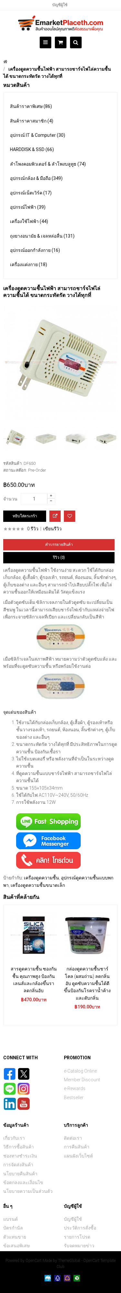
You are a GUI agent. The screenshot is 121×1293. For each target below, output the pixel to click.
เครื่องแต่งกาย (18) (28, 264)
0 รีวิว (32, 528)
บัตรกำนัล (13, 1227)
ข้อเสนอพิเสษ (16, 1245)
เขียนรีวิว (52, 528)
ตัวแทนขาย (14, 1237)
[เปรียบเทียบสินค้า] (55, 516)
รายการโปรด (77, 1237)
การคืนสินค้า (76, 1146)
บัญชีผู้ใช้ (59, 5)
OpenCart (33, 1260)
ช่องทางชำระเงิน (20, 1155)
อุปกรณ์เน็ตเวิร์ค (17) (31, 192)
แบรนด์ (10, 1219)
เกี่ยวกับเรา (14, 1138)
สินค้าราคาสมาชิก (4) (31, 120)
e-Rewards (75, 1088)
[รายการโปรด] (69, 516)
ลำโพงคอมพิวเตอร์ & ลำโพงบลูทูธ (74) (48, 164)
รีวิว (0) (59, 557)
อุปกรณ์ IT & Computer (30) (37, 135)
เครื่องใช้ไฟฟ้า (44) (29, 221)
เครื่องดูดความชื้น (41, 877)
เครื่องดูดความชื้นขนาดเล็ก (38, 885)
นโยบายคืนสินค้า (20, 1173)
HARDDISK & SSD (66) (32, 149)
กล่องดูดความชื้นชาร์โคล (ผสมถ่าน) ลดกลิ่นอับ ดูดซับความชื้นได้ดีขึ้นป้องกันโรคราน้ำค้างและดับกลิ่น (87, 983)
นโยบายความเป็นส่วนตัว (28, 1191)
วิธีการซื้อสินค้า (18, 1146)
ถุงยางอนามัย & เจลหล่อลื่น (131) (42, 236)
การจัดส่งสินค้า (18, 1164)
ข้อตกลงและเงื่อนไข (23, 1182)
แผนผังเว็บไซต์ (78, 1155)
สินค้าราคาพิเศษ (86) (31, 106)
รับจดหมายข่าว (79, 1245)
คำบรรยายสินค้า (59, 544)
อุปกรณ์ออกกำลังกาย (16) (35, 250)
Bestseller (74, 1097)
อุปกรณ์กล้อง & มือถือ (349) (36, 178)
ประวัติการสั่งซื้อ (80, 1227)
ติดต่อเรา (73, 1138)
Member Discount (82, 1079)
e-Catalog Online (80, 1071)
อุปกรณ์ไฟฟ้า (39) (27, 207)
